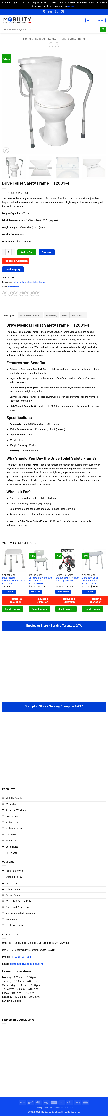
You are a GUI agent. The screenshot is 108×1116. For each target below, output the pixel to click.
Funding (38, 1108)
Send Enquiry (13, 269)
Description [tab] (9, 315)
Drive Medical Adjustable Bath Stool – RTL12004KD (14, 580)
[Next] (100, 102)
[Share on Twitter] (15, 293)
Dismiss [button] (71, 6)
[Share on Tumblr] (37, 293)
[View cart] (88, 20)
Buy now (47, 252)
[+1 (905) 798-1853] (56, 12)
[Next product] (51, 44)
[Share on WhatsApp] (4, 293)
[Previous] (7, 102)
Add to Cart (26, 252)
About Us (48, 1108)
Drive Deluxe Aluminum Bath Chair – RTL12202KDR (40, 580)
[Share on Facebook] (10, 293)
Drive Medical (14, 287)
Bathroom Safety (45, 38)
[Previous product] (57, 44)
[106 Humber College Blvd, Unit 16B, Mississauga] (44, 12)
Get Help (69, 1108)
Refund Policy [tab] (78, 315)
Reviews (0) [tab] (51, 315)
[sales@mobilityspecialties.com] (50, 12)
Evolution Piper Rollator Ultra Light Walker (67, 579)
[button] (99, 20)
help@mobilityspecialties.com (26, 963)
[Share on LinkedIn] (32, 293)
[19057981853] (63, 12)
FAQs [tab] (64, 315)
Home (27, 38)
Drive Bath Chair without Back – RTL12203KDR (90, 580)
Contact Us (59, 1108)
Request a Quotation (16, 261)
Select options (63, 592)
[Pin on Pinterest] (26, 293)
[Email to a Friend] (21, 293)
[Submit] (103, 29)
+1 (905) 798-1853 (20, 956)
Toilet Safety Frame (72, 38)
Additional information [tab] (30, 315)
